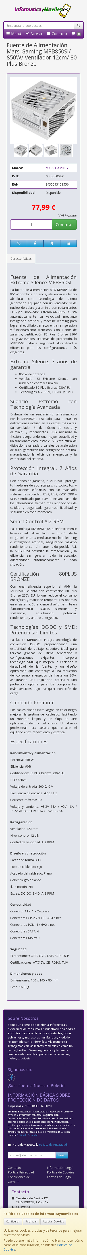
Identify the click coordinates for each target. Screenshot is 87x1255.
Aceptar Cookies (53, 1221)
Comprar (64, 224)
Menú (15, 33)
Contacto (59, 33)
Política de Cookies (60, 1172)
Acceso (36, 33)
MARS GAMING (57, 168)
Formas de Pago (59, 1177)
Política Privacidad (21, 1172)
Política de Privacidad (27, 1135)
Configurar (13, 1221)
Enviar (62, 1155)
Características (21, 258)
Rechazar (31, 1221)
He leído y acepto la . (40, 1145)
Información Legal (60, 1167)
